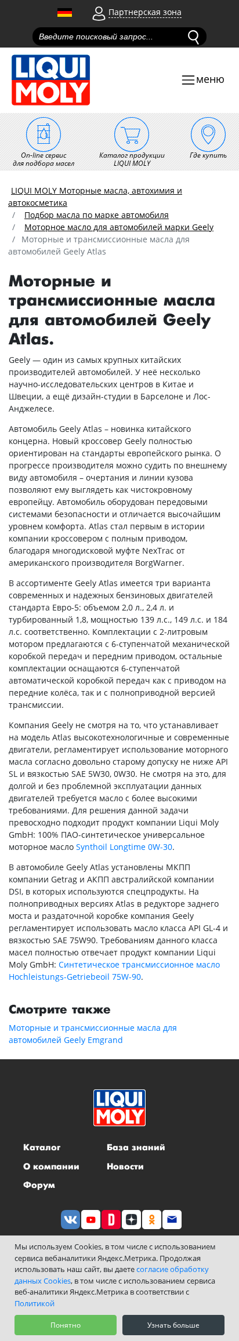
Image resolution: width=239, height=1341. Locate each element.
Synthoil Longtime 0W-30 (124, 846)
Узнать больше (173, 1325)
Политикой (35, 1303)
